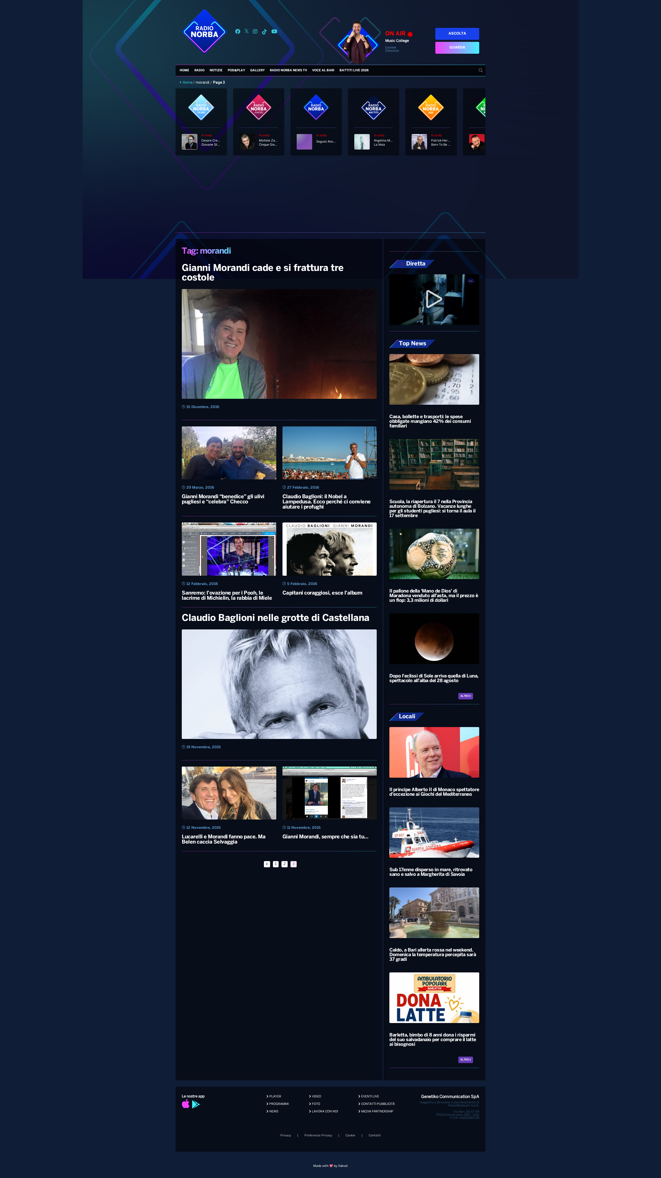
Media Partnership (376, 1111)
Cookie (350, 1135)
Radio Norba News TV (288, 70)
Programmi (279, 1104)
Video (316, 1096)
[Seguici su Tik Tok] (264, 32)
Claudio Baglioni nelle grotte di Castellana (275, 618)
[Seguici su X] (247, 32)
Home (184, 70)
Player (275, 1096)
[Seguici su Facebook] (237, 32)
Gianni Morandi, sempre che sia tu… (325, 836)
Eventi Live (369, 1096)
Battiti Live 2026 (354, 70)
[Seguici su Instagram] (255, 32)
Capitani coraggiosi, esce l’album (322, 593)
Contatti (375, 1135)
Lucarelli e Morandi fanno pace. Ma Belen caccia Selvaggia (223, 839)
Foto (315, 1104)
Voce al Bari (323, 70)
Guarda (457, 47)
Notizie (216, 70)
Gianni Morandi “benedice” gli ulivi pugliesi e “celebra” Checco (223, 499)
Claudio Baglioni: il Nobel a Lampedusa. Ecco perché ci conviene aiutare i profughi (326, 502)
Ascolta (457, 33)
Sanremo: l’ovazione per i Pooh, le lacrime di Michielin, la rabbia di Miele (227, 596)
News (273, 1111)
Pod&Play (236, 70)
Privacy (285, 1135)
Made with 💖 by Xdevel (330, 1166)
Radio (199, 70)
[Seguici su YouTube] (274, 32)
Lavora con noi (324, 1111)
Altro (464, 696)
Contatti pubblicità (377, 1104)
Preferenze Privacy (318, 1135)
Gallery (257, 70)
